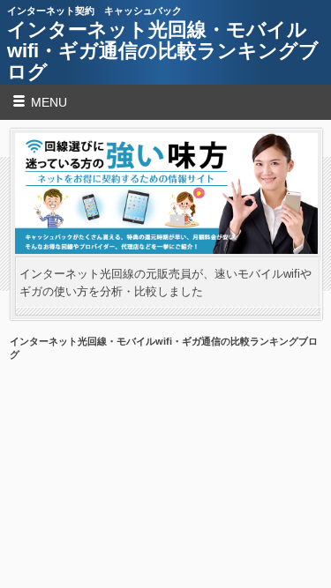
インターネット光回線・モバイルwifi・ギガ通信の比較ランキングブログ (163, 51)
